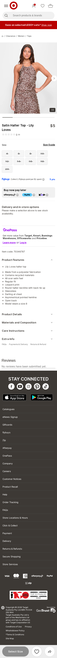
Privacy (28, 626)
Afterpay (7, 448)
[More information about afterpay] (17, 194)
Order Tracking (10, 502)
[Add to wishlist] (37, 651)
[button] (15, 651)
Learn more (9, 242)
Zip (4, 440)
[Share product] (50, 651)
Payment (7, 533)
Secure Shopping (12, 556)
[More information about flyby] (43, 179)
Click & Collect (10, 525)
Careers (7, 471)
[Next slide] (54, 78)
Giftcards (7, 424)
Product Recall (10, 486)
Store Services (10, 564)
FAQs (5, 510)
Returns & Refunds (12, 548)
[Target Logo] (14, 6)
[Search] (6, 15)
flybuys (6, 432)
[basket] (50, 6)
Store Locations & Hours (15, 517)
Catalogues (8, 409)
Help (5, 494)
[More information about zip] (47, 194)
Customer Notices (12, 479)
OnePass (7, 455)
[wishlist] (43, 6)
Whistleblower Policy (15, 630)
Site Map (10, 638)
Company (8, 463)
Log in (23, 242)
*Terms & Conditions (15, 634)
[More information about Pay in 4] (34, 194)
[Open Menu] (6, 5)
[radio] (7, 153)
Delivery (7, 541)
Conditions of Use (14, 626)
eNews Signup (10, 417)
